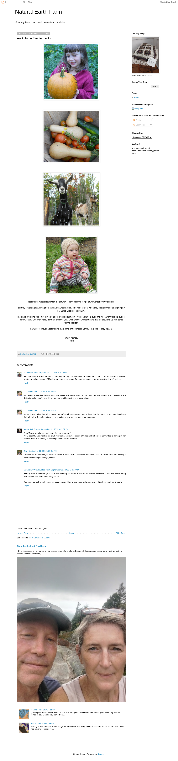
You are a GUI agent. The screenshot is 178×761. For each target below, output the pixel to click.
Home (71, 533)
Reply (26, 383)
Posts (138, 120)
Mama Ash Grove (32, 429)
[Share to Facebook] (55, 354)
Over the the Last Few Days (31, 546)
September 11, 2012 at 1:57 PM (54, 429)
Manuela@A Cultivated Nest (37, 470)
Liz (25, 391)
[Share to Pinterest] (57, 354)
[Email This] (47, 354)
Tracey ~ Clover (31, 372)
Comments (140, 125)
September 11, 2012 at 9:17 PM (43, 451)
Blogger (100, 754)
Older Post (120, 533)
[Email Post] (42, 354)
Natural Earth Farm (38, 12)
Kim (26, 451)
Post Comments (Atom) (39, 538)
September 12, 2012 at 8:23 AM (65, 470)
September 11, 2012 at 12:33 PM (41, 410)
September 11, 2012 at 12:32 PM (41, 391)
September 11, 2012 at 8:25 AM (53, 372)
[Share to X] (52, 354)
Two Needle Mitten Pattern (42, 724)
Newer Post (23, 533)
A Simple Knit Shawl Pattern (43, 710)
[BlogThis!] (50, 354)
